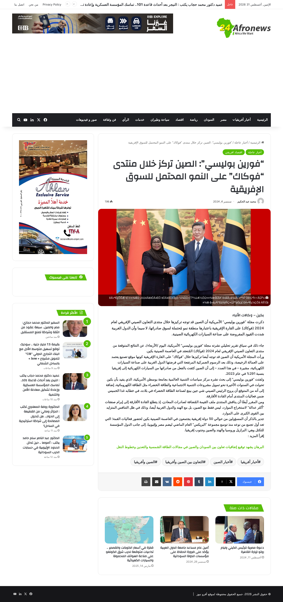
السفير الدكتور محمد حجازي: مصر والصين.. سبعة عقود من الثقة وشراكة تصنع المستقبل (40, 327)
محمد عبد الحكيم (246, 201)
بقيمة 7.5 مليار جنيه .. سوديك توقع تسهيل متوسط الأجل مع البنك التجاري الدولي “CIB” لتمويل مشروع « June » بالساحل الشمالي (39, 354)
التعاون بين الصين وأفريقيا (184, 462)
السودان (209, 119)
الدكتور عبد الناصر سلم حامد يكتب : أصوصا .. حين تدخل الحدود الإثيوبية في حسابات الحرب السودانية (41, 445)
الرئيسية (262, 119)
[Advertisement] (141, 80)
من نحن (33, 4)
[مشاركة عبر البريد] (156, 481)
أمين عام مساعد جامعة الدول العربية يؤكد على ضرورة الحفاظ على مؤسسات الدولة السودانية (184, 552)
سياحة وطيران (160, 119)
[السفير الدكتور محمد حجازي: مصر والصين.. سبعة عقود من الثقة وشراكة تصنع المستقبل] (75, 328)
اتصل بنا (19, 4)
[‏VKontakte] (167, 481)
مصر (223, 119)
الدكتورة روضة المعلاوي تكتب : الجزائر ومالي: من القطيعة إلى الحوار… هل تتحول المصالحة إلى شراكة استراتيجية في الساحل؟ (131, 5)
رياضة (194, 119)
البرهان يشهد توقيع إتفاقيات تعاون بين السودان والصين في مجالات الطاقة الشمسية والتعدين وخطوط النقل (190, 447)
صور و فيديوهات (86, 119)
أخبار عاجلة (241, 142)
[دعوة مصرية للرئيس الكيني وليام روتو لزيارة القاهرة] (239, 530)
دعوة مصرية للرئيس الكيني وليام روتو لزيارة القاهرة (242, 550)
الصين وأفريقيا (144, 462)
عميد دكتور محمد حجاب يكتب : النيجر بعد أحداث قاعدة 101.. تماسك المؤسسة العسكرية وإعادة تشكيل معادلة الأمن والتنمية (39, 385)
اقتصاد (180, 119)
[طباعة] (146, 481)
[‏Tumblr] (199, 481)
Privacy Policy (52, 4)
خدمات (139, 119)
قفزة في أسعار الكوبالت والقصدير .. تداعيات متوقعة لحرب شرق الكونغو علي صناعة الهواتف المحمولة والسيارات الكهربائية (129, 554)
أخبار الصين (222, 462)
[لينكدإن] (209, 481)
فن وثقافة (109, 119)
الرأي (125, 119)
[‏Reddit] (177, 481)
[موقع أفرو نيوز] (244, 28)
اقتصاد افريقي (233, 152)
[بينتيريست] (188, 481)
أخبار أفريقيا (243, 119)
